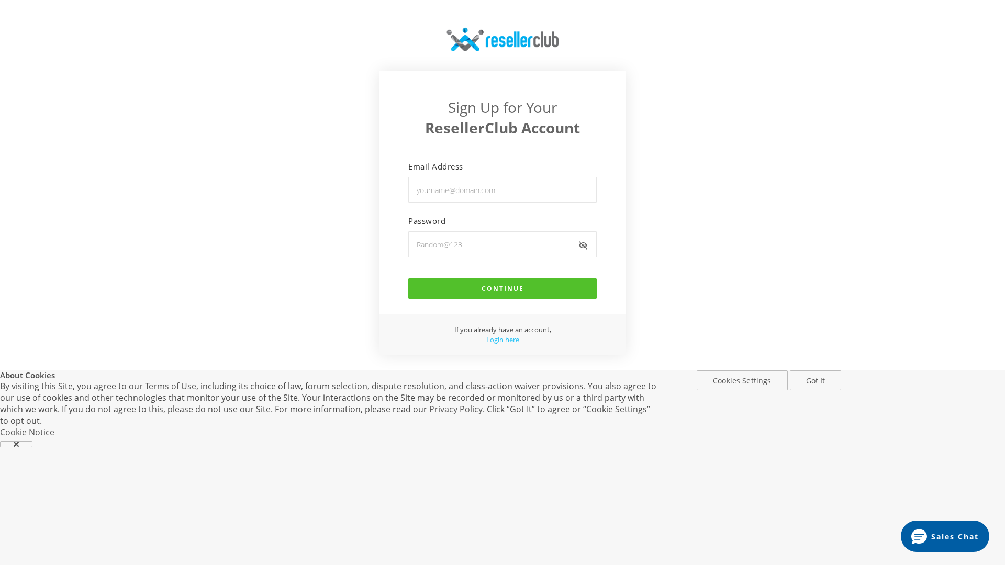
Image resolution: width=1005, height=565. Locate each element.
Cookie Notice (27, 432)
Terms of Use (170, 386)
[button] (945, 536)
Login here (502, 339)
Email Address (435, 166)
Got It (815, 381)
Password (426, 221)
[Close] (16, 444)
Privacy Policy (456, 409)
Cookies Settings (742, 381)
